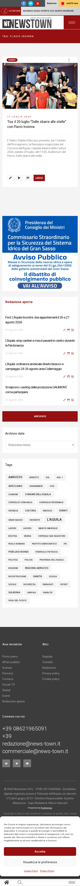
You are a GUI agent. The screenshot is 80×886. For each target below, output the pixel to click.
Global (6, 690)
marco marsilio (48, 528)
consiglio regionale (51, 502)
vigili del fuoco (17, 600)
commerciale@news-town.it (35, 751)
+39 (7, 736)
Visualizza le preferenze (40, 862)
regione (13, 568)
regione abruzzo (36, 568)
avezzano (15, 485)
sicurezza (29, 584)
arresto (34, 477)
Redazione (49, 667)
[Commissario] (40, 253)
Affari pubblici (11, 662)
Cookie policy (50, 679)
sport (64, 584)
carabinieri (36, 486)
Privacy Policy (47, 871)
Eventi (12, 60)
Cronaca (7, 679)
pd (65, 544)
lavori (12, 528)
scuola (53, 576)
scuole (12, 584)
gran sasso (15, 520)
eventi (63, 510)
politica (13, 560)
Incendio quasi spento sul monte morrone (48, 11)
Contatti (47, 662)
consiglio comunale (20, 502)
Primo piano (10, 656)
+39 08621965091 (24, 728)
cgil (52, 486)
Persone (7, 673)
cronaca (13, 511)
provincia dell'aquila (52, 560)
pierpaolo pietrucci (47, 552)
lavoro (27, 528)
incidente (35, 520)
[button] (69, 60)
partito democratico (44, 544)
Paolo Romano (16, 544)
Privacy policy (51, 673)
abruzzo (15, 477)
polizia (29, 560)
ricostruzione (17, 576)
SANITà (37, 576)
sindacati (48, 584)
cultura (30, 510)
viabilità (47, 593)
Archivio (40, 416)
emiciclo (47, 511)
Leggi (39, 177)
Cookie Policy (31, 871)
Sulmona (14, 592)
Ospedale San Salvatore (51, 536)
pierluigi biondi (18, 551)
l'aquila (54, 519)
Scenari (7, 667)
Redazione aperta (13, 701)
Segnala (47, 656)
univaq (31, 592)
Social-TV (8, 684)
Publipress (46, 808)
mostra (12, 536)
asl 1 (60, 477)
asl (48, 477)
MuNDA (27, 536)
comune (13, 494)
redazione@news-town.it (31, 743)
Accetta (40, 851)
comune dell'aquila (38, 494)
